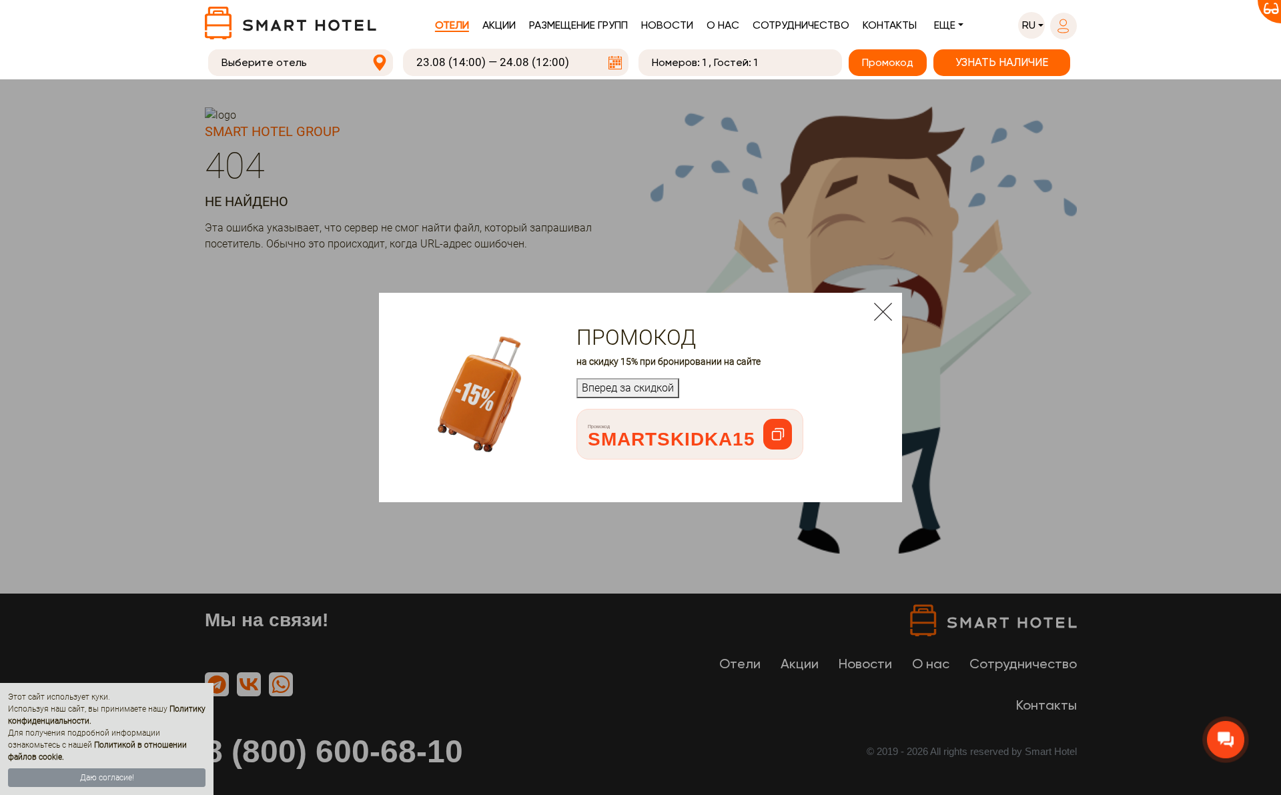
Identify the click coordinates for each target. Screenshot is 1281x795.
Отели (452, 25)
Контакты (890, 25)
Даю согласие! (107, 777)
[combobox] (301, 62)
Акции (499, 25)
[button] (1031, 25)
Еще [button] (944, 25)
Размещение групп (578, 25)
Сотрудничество (801, 25)
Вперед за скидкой (628, 387)
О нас (723, 25)
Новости (667, 25)
